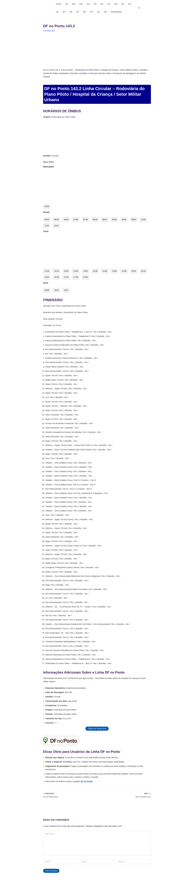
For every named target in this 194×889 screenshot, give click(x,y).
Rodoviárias (116, 12)
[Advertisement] (97, 51)
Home (58, 4)
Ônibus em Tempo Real (97, 729)
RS (102, 4)
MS (115, 4)
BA (64, 12)
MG (73, 4)
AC (98, 12)
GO (129, 4)
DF (122, 4)
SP (66, 4)
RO (91, 12)
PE (77, 12)
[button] (139, 7)
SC (108, 4)
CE (57, 12)
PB (70, 12)
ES (88, 4)
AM (105, 12)
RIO (81, 4)
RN (84, 12)
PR (95, 4)
